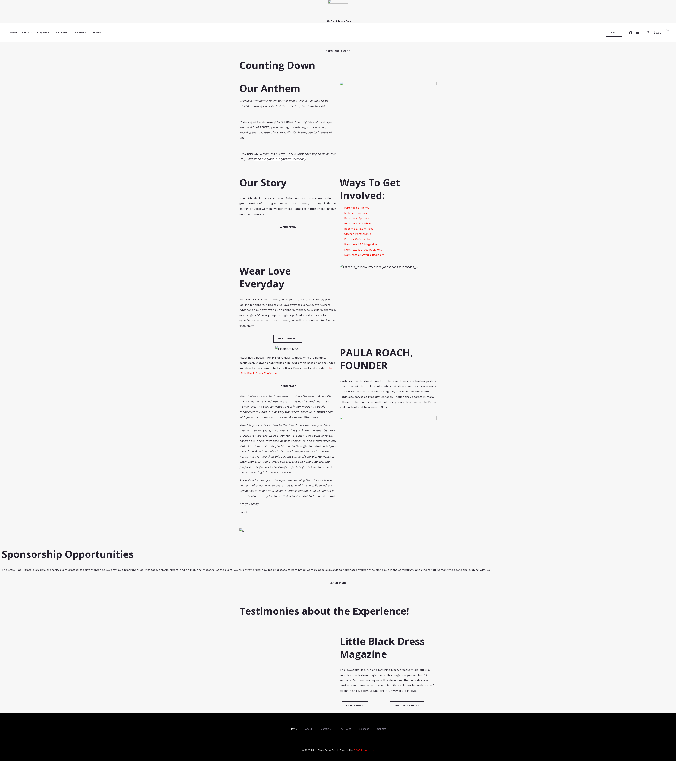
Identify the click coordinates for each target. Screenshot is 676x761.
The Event (60, 32)
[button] (30, 32)
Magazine (43, 32)
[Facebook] (630, 32)
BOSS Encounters (364, 750)
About (25, 32)
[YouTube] (637, 32)
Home (13, 32)
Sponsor (80, 32)
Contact (96, 32)
